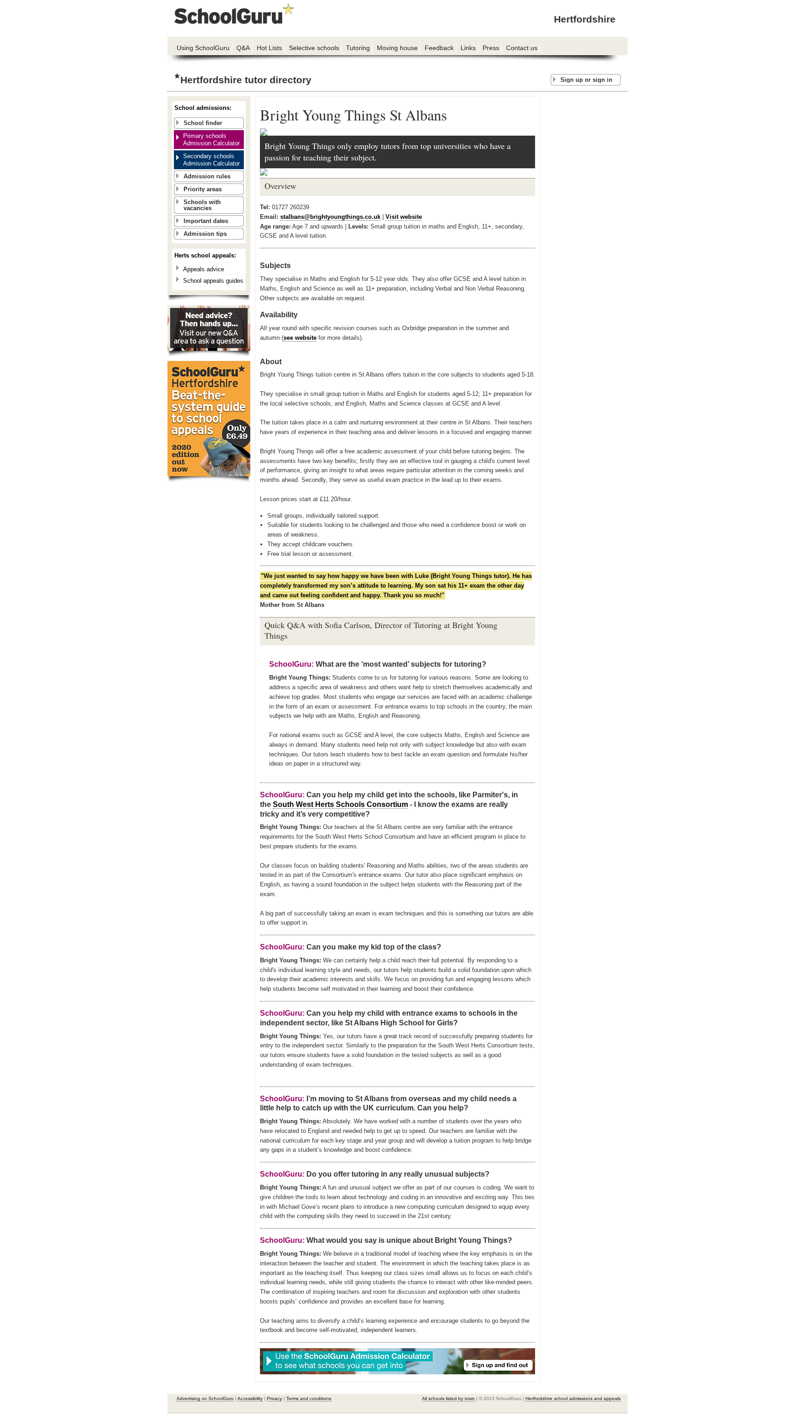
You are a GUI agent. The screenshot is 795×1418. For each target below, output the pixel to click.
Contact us (521, 47)
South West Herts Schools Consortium (340, 804)
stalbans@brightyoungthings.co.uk (330, 216)
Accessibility (250, 1398)
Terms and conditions (308, 1398)
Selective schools (314, 47)
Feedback (439, 47)
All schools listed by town (448, 1398)
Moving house (397, 47)
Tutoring (358, 47)
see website (300, 337)
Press (491, 47)
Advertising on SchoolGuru (205, 1398)
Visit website (404, 216)
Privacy (274, 1398)
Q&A (243, 47)
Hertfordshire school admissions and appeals (573, 1398)
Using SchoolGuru (203, 47)
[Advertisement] (586, 234)
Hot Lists (269, 47)
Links (468, 47)
